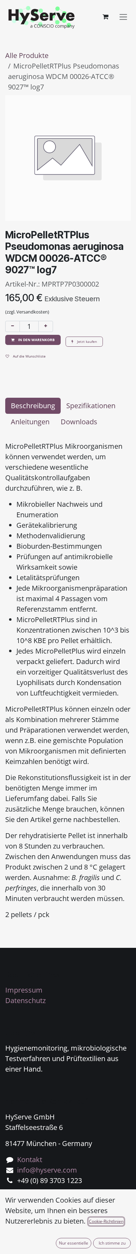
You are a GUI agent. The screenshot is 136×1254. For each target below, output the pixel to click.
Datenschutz (25, 1000)
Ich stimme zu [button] (112, 1243)
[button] (33, 340)
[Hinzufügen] (45, 326)
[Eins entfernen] (12, 326)
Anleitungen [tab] (30, 421)
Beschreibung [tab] (33, 405)
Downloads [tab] (79, 421)
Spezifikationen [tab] (90, 405)
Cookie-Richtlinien (106, 1221)
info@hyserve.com (47, 1170)
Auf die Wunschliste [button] (29, 356)
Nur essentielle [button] (73, 1243)
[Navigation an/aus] (123, 17)
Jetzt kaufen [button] (86, 341)
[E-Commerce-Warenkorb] (105, 16)
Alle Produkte (26, 55)
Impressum (24, 990)
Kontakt (29, 1159)
